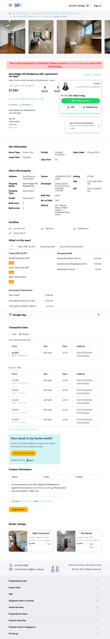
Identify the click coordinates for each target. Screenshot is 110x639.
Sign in (97, 6)
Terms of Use (26, 501)
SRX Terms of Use (93, 565)
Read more (13, 127)
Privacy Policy (45, 501)
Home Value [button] (15, 587)
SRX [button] (11, 594)
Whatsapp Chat (82, 101)
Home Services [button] (16, 607)
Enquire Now (18, 509)
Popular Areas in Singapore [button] (22, 627)
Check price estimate (23, 453)
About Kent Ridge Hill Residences (24, 99)
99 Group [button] (13, 634)
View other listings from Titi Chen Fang (80, 113)
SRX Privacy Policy (77, 565)
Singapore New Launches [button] (21, 601)
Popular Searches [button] (17, 620)
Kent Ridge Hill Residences (30, 185)
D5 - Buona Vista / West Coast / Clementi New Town (62, 210)
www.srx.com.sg (77, 63)
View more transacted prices (23, 429)
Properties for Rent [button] (18, 614)
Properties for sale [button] (18, 581)
